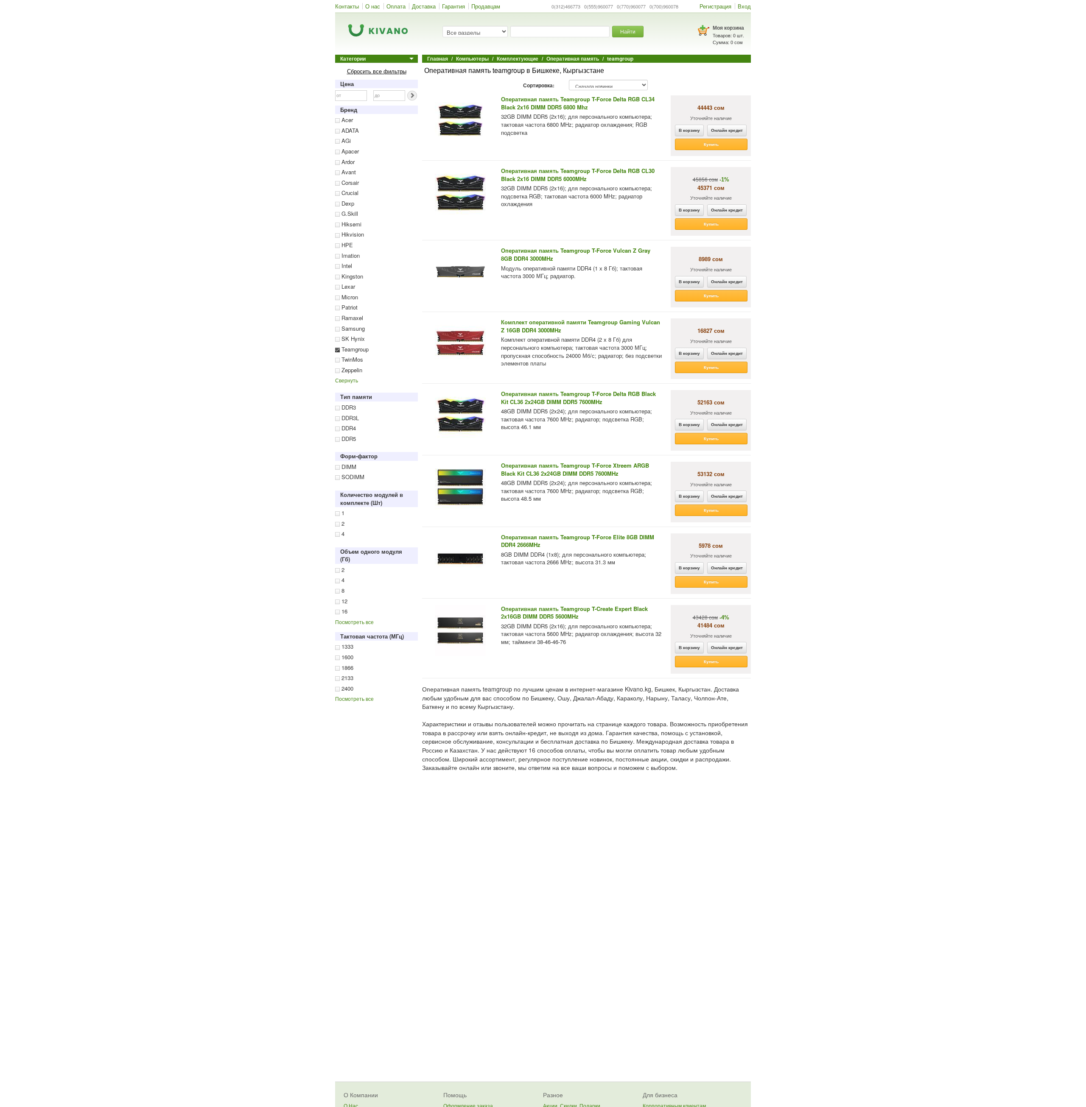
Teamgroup (354, 349)
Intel (346, 266)
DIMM (348, 467)
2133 (346, 678)
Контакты (347, 6)
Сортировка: (538, 85)
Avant (348, 172)
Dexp (347, 203)
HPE (346, 245)
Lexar (347, 286)
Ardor (347, 162)
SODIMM (352, 477)
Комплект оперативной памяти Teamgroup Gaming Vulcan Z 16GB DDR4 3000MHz (580, 326)
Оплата (396, 6)
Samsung (352, 328)
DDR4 (348, 428)
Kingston (351, 276)
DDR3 (348, 407)
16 (343, 611)
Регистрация (715, 6)
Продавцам (485, 6)
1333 (346, 646)
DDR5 (348, 439)
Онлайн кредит (727, 130)
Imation (350, 255)
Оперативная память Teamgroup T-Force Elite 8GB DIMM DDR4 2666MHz (577, 541)
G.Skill (349, 213)
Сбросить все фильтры (376, 71)
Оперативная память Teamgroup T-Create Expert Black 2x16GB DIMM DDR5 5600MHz (574, 613)
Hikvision (352, 234)
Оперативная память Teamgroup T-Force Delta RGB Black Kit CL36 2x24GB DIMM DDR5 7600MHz (578, 398)
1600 (346, 657)
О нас (372, 6)
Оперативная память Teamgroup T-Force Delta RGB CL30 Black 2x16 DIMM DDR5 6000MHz (578, 175)
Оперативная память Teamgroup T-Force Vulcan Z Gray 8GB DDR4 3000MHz (575, 254)
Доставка (424, 6)
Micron (349, 297)
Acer (346, 120)
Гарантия (453, 6)
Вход (744, 6)
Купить (711, 144)
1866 (346, 668)
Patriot (349, 307)
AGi (345, 141)
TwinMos (351, 359)
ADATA (349, 130)
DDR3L (349, 418)
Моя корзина (728, 27)
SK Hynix (352, 339)
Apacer (349, 151)
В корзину (689, 130)
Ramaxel (351, 318)
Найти (627, 31)
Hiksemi (350, 224)
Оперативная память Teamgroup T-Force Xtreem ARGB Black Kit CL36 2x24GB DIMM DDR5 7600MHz (575, 469)
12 (343, 601)
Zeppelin (351, 370)
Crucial (349, 193)
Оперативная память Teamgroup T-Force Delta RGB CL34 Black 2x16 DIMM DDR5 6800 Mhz (578, 103)
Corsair (349, 182)
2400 (346, 688)
